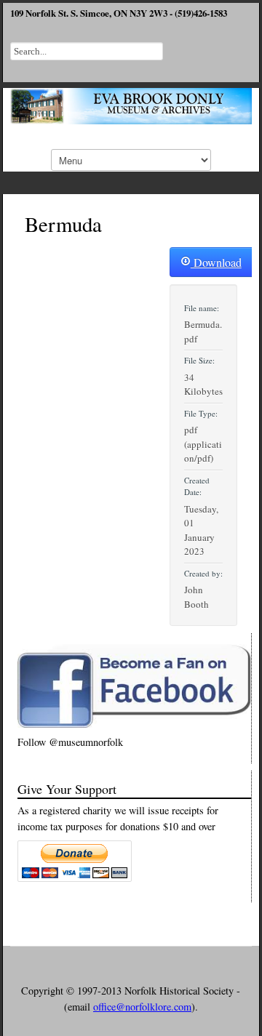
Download (216, 262)
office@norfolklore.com (142, 1006)
